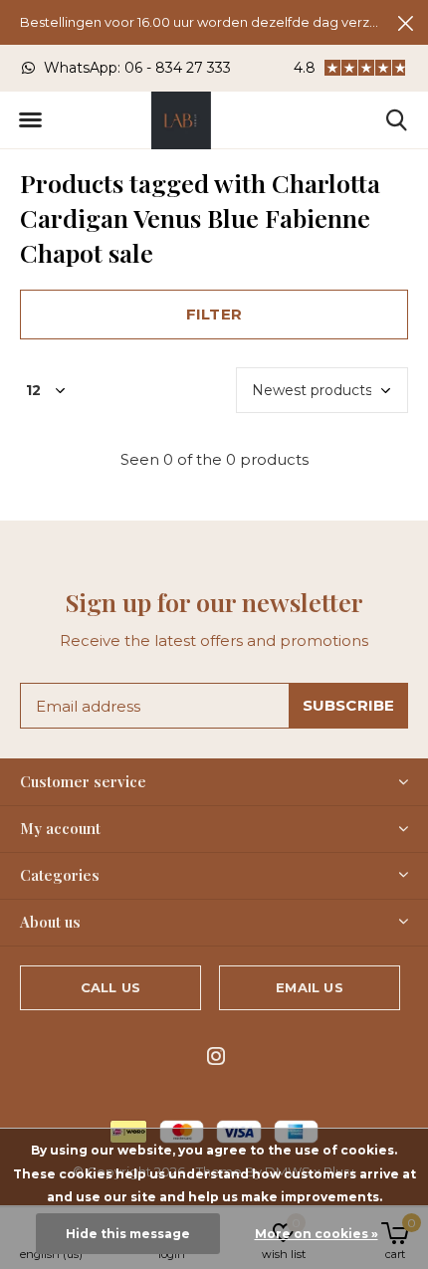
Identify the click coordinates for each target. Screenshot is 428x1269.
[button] (30, 120)
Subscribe (349, 705)
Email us (309, 987)
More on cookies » (316, 1233)
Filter (214, 314)
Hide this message (128, 1233)
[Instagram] (216, 1056)
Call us (110, 987)
